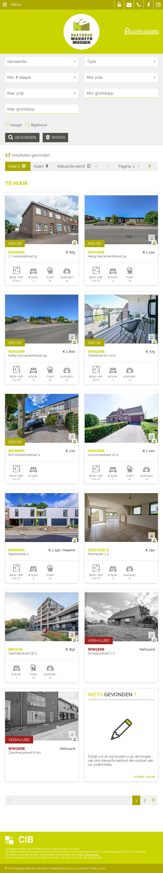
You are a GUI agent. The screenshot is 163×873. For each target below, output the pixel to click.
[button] (119, 5)
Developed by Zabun (62, 868)
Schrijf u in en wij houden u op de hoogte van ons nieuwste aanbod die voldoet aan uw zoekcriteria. (120, 760)
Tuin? (50, 277)
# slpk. (33, 277)
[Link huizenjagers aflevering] (142, 30)
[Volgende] (150, 166)
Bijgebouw (39, 125)
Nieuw (15, 243)
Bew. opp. (16, 277)
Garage (16, 125)
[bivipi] (9, 840)
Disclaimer (82, 868)
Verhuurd (99, 640)
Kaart (39, 166)
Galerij (14, 166)
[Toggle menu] (5, 5)
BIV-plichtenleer (89, 854)
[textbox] (121, 93)
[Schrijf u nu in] (121, 729)
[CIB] (26, 840)
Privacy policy (98, 868)
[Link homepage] (81, 32)
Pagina (124, 166)
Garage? (66, 277)
